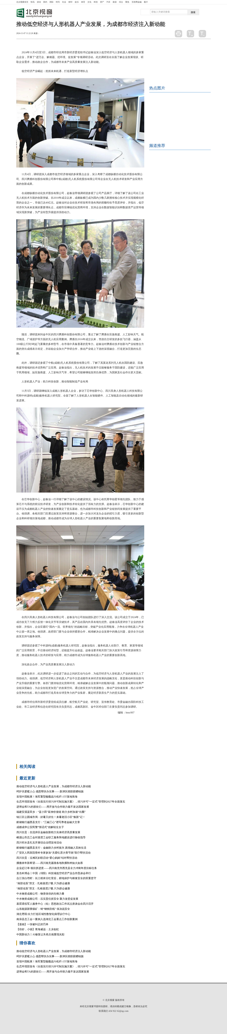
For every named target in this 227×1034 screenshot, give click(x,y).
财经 (70, 2)
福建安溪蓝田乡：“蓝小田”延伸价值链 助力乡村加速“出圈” (51, 811)
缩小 (202, 33)
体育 (83, 2)
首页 (22, 2)
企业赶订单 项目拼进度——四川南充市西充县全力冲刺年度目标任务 (56, 868)
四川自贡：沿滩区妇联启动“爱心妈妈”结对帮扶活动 (46, 857)
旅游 (115, 2)
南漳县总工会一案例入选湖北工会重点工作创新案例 (47, 919)
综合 (121, 2)
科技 (96, 2)
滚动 (39, 2)
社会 (64, 2)
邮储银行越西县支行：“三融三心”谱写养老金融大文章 (48, 822)
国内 (45, 2)
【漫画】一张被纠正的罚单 (32, 924)
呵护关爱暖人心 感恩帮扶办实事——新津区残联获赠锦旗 (50, 791)
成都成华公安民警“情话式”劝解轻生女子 (40, 827)
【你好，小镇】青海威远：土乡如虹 (37, 929)
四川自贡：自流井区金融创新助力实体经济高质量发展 (48, 832)
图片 (146, 2)
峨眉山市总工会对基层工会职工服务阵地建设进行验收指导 (51, 837)
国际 (52, 2)
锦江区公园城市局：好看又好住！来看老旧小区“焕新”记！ (50, 817)
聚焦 (127, 2)
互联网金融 (137, 2)
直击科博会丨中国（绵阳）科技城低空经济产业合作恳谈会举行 (53, 873)
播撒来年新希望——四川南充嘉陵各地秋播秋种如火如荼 (49, 863)
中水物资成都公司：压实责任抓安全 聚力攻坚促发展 (47, 898)
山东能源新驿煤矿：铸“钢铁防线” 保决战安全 (43, 908)
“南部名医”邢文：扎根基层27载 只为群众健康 (43, 883)
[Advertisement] (80, 737)
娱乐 (77, 2)
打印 (178, 33)
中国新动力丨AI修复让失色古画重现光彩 (40, 934)
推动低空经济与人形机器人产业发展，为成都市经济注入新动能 (53, 786)
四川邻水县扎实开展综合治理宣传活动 (39, 842)
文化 (89, 2)
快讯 (33, 2)
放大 (190, 33)
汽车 (108, 2)
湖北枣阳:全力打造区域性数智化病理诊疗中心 (43, 914)
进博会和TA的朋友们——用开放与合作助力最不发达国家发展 (52, 806)
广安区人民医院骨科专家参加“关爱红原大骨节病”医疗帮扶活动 (53, 852)
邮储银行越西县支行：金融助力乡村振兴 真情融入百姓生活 (51, 847)
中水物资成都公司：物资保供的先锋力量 (40, 893)
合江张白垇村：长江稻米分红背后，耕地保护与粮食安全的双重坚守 (56, 878)
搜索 (193, 12)
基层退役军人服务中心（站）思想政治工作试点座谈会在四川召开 (55, 903)
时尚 (58, 2)
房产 (102, 2)
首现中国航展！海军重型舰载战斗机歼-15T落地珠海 (46, 796)
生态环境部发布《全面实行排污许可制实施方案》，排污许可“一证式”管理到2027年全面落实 (70, 801)
